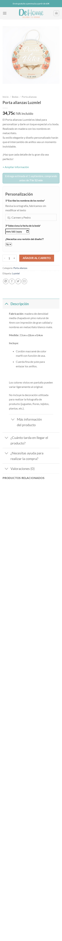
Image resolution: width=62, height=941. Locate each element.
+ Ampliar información (16, 167)
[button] (5, 13)
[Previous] (6, 87)
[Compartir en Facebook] (12, 281)
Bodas (15, 96)
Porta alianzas (29, 96)
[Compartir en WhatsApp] (6, 281)
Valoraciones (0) (23, 468)
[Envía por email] (24, 281)
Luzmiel (16, 273)
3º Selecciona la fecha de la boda (28, 225)
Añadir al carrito (37, 258)
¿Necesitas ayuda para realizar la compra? (27, 456)
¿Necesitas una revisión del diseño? (24, 239)
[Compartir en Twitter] (18, 281)
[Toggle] (6, 303)
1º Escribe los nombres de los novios (30, 200)
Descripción (20, 304)
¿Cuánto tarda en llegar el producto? (29, 440)
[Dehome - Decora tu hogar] (31, 13)
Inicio (6, 96)
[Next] (15, 87)
